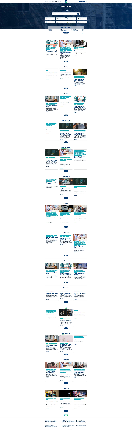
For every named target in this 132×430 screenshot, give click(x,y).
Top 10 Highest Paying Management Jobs (49, 425)
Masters (78, 154)
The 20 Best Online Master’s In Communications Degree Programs (65, 218)
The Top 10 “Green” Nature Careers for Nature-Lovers (50, 421)
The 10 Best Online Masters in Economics (79, 274)
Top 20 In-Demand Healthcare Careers (66, 426)
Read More (61, 58)
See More (66, 61)
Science (50, 216)
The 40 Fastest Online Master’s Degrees (65, 53)
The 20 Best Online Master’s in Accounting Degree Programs (51, 51)
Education (62, 49)
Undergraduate (76, 48)
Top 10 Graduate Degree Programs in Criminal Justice (68, 425)
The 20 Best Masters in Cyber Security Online (65, 100)
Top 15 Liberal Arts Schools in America (79, 339)
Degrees (55, 47)
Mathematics (51, 271)
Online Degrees (47, 49)
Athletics (66, 47)
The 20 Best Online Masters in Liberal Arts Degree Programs (65, 401)
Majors (75, 154)
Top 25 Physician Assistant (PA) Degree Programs (65, 294)
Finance (47, 48)
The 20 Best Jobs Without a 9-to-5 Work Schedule (79, 157)
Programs (46, 1)
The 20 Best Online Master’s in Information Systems (79, 134)
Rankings (50, 1)
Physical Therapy (76, 155)
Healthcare (79, 153)
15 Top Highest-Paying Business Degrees (52, 106)
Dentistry (76, 152)
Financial (70, 49)
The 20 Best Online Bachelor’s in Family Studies (79, 373)
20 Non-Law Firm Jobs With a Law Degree (79, 312)
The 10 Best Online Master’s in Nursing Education (79, 216)
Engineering (64, 49)
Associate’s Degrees (48, 310)
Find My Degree (82, 1)
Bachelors (76, 151)
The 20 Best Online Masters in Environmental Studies (65, 73)
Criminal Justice (68, 48)
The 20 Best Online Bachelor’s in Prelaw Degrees (65, 321)
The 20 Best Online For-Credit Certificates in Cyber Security (65, 134)
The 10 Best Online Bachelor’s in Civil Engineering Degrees (51, 426)
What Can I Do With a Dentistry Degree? (80, 294)
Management (53, 48)
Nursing (84, 154)
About (60, 1)
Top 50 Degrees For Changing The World (80, 420)
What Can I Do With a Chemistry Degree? (52, 238)
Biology (75, 76)
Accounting (47, 47)
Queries (53, 1)
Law (55, 311)
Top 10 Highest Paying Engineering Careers (80, 421)
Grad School (50, 48)
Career (52, 47)
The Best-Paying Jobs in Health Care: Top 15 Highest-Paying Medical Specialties (51, 73)
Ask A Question (57, 1)
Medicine (80, 154)
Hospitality (82, 153)
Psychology (47, 216)
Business (50, 47)
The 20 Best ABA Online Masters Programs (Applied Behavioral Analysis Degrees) (52, 402)
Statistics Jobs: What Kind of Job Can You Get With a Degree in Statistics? (66, 345)
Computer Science (64, 48)
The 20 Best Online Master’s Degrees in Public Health (79, 80)
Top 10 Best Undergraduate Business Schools (79, 50)
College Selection (82, 47)
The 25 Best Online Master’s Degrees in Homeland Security (65, 189)
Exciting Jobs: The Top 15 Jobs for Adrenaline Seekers (51, 314)
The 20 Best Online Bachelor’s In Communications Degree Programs (79, 402)
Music (82, 154)
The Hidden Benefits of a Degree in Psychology (50, 372)
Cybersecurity (54, 179)
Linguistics (62, 214)
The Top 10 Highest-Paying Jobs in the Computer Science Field (68, 421)
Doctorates (78, 152)
